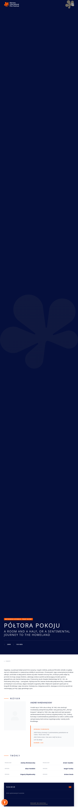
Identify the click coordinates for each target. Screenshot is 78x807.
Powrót (8, 661)
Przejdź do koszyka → (39, 803)
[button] (4, 802)
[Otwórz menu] (73, 4)
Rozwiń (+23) (38, 742)
